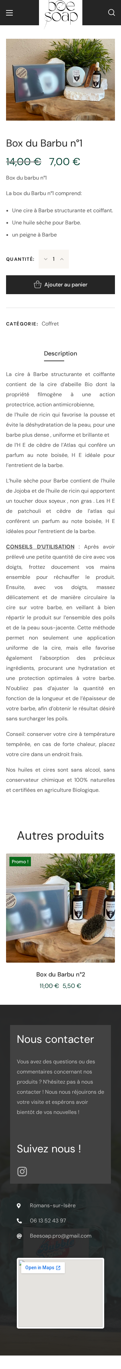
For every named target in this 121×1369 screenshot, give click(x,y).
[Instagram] (22, 1171)
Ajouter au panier (65, 284)
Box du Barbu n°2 (60, 974)
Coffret (50, 323)
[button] (111, 13)
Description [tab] (60, 353)
